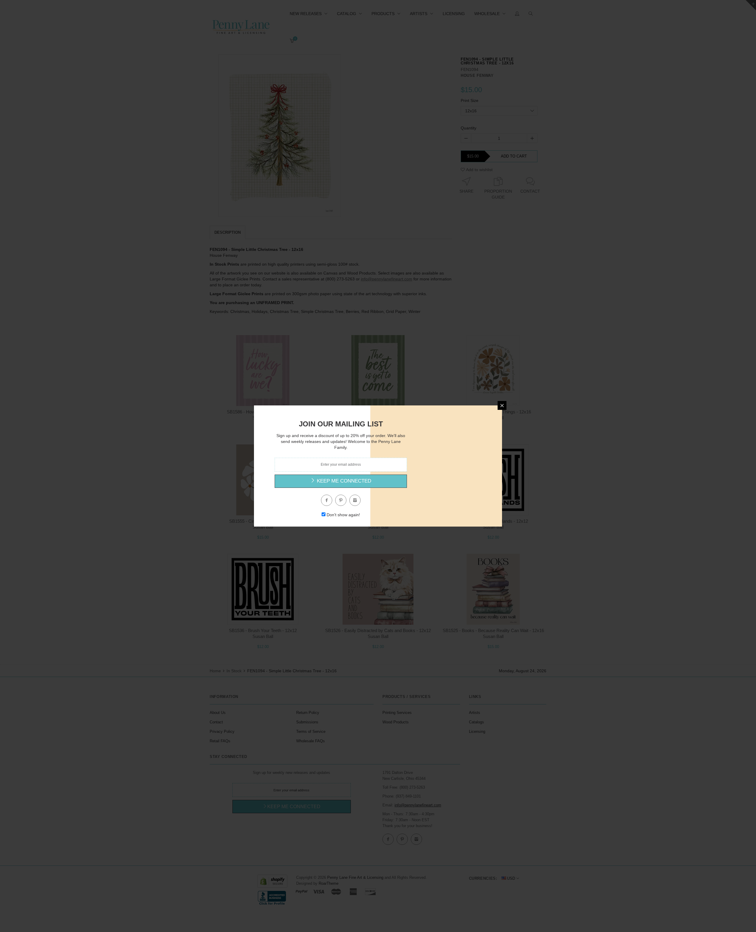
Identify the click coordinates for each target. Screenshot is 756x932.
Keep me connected (343, 481)
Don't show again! (343, 514)
